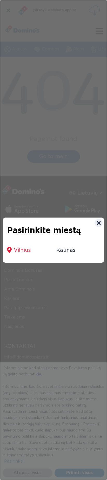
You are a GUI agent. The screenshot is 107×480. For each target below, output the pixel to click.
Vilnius (22, 250)
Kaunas (66, 250)
